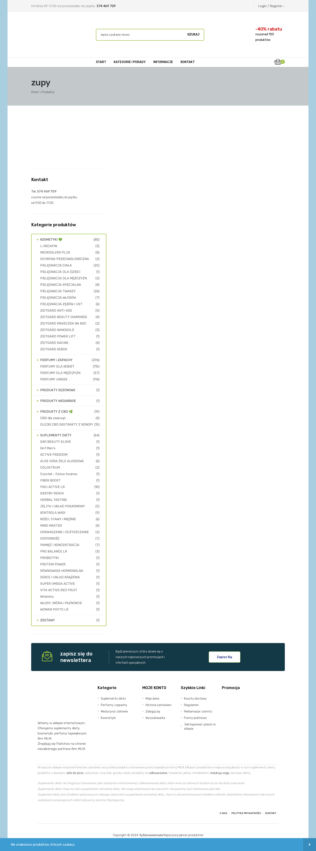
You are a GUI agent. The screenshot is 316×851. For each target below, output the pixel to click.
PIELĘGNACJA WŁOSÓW (58, 298)
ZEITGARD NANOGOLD (57, 330)
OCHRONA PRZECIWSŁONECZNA (64, 259)
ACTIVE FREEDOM (53, 455)
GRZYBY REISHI (52, 493)
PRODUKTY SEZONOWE (57, 390)
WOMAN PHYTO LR (54, 609)
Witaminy (47, 597)
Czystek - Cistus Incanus (58, 474)
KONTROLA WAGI (52, 513)
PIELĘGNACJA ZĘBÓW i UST (61, 304)
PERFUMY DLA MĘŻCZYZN (60, 373)
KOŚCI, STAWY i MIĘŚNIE (58, 519)
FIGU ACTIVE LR (52, 487)
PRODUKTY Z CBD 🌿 (56, 412)
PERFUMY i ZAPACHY (56, 360)
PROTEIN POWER (53, 564)
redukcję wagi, (220, 773)
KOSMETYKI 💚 (51, 240)
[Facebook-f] (41, 813)
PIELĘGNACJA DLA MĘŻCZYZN (63, 278)
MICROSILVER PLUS (55, 252)
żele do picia (74, 773)
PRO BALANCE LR (53, 551)
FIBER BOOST (50, 480)
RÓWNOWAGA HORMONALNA (61, 571)
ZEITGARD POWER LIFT (58, 336)
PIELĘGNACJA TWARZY (58, 291)
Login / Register (270, 6)
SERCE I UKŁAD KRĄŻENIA (60, 577)
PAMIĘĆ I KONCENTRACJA (59, 545)
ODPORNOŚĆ (50, 538)
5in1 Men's (47, 448)
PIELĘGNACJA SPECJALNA (60, 285)
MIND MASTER (51, 526)
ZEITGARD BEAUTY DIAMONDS (63, 317)
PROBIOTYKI (49, 558)
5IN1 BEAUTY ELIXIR (55, 442)
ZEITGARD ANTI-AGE (56, 310)
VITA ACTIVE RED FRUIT (58, 590)
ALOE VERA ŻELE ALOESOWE (62, 461)
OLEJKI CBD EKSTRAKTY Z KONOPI (66, 424)
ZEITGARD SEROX (53, 349)
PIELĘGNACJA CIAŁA (56, 265)
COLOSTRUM (50, 467)
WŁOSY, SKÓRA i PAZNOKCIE (61, 603)
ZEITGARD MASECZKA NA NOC (63, 323)
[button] (224, 657)
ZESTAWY (47, 620)
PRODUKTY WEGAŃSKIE (58, 401)
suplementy (62, 728)
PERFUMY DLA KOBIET (57, 366)
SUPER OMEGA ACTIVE (57, 584)
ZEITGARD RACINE (54, 343)
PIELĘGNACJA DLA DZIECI (60, 272)
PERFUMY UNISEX (53, 379)
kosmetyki (45, 733)
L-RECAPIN (48, 246)
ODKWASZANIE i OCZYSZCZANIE (64, 532)
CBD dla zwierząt (53, 418)
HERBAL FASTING (53, 500)
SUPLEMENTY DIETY (55, 435)
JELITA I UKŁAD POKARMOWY (62, 506)
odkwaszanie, (158, 773)
